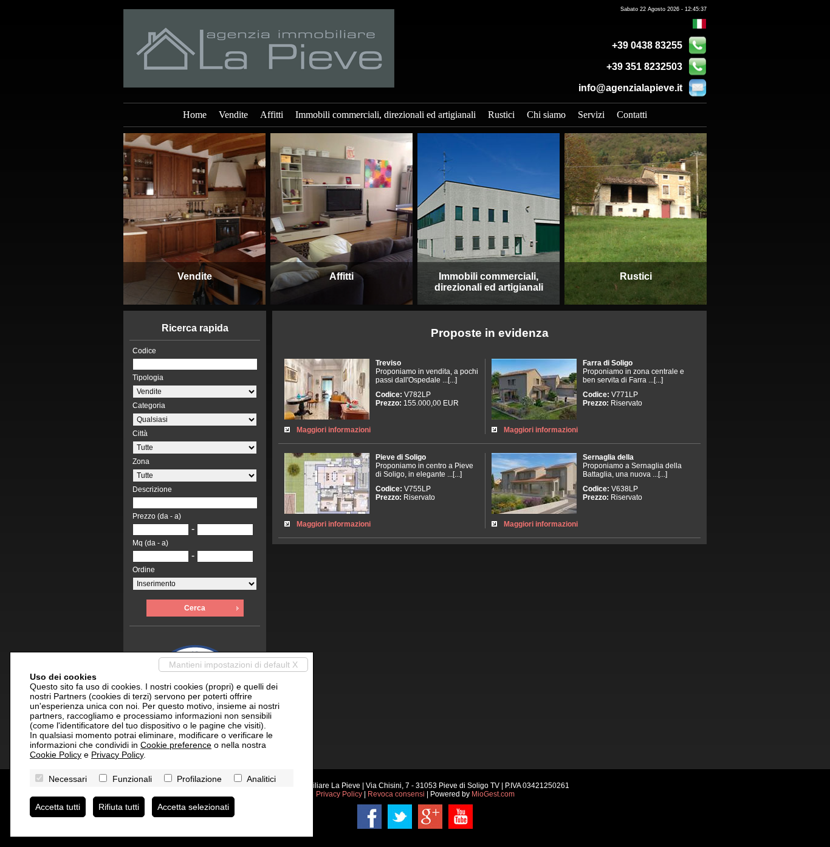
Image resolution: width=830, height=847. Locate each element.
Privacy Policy (339, 794)
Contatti (632, 114)
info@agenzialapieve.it (630, 88)
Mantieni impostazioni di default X (233, 664)
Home (195, 114)
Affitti (271, 114)
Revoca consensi (396, 794)
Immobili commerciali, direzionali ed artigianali (385, 114)
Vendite (233, 114)
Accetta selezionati (193, 807)
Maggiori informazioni (334, 430)
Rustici (501, 114)
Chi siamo (546, 114)
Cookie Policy (55, 754)
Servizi (591, 114)
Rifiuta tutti (118, 807)
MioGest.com (493, 794)
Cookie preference (175, 745)
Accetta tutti (57, 807)
